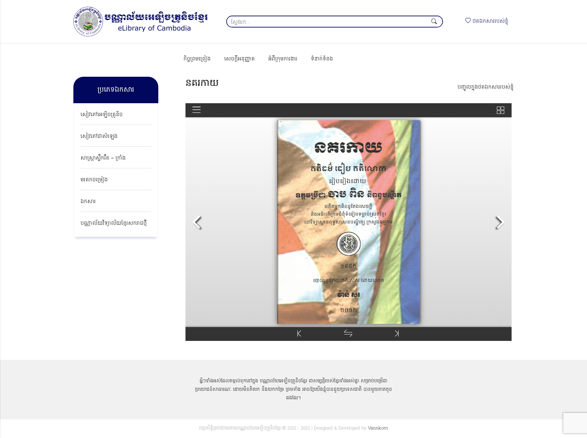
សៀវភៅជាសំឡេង (99, 136)
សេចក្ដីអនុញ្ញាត (239, 59)
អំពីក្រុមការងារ (282, 59)
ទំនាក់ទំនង (322, 59)
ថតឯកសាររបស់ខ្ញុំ (489, 21)
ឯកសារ (88, 202)
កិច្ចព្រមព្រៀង (197, 59)
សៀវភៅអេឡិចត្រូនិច (102, 115)
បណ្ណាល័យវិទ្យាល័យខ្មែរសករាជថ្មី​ (114, 223)
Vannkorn (378, 428)
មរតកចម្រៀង (94, 180)
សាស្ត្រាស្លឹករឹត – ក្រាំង (103, 158)
